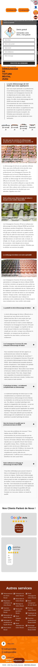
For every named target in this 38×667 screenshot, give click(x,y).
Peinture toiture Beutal (32, 609)
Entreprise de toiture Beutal (20, 594)
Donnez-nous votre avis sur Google (19, 528)
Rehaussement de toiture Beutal (8, 595)
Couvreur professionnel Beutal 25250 (32, 620)
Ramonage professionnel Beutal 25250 (32, 627)
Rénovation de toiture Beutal (8, 616)
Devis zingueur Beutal (18, 618)
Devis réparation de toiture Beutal (20, 625)
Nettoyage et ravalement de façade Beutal (8, 622)
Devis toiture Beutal (7, 628)
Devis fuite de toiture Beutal (20, 599)
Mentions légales (30, 665)
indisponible (12, 10)
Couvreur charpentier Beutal (7, 610)
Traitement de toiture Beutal (32, 614)
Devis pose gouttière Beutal (19, 611)
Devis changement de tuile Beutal (32, 603)
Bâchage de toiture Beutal (20, 605)
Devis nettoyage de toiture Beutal (32, 595)
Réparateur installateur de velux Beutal (8, 603)
